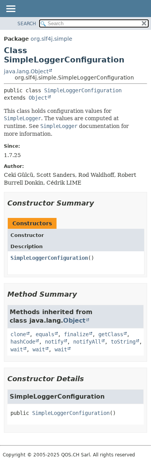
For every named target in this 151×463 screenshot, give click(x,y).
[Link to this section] (99, 203)
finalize (76, 334)
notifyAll (87, 342)
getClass (110, 334)
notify (54, 342)
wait (16, 349)
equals (45, 334)
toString (123, 342)
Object (38, 98)
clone (18, 334)
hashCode (22, 342)
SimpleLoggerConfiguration (83, 90)
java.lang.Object (26, 71)
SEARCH (26, 23)
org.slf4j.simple (51, 39)
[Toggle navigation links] (10, 9)
